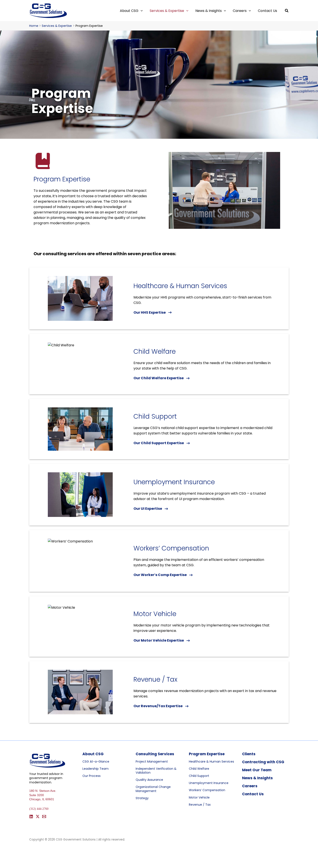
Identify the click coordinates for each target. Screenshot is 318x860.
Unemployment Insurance (208, 783)
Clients (248, 754)
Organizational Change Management (153, 789)
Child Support (199, 776)
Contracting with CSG (263, 762)
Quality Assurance (149, 780)
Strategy (142, 798)
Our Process (91, 776)
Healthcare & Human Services (211, 761)
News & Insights (257, 778)
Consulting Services (155, 754)
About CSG (93, 754)
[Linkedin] (31, 816)
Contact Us (253, 794)
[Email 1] (44, 816)
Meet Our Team (256, 770)
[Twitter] (38, 816)
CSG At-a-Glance (95, 761)
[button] (287, 11)
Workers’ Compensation (207, 790)
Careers (249, 786)
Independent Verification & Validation (156, 770)
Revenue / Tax (200, 804)
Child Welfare (199, 768)
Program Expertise (207, 754)
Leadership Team (95, 768)
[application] (140, 10)
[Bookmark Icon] (43, 161)
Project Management (152, 761)
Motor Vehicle (199, 797)
